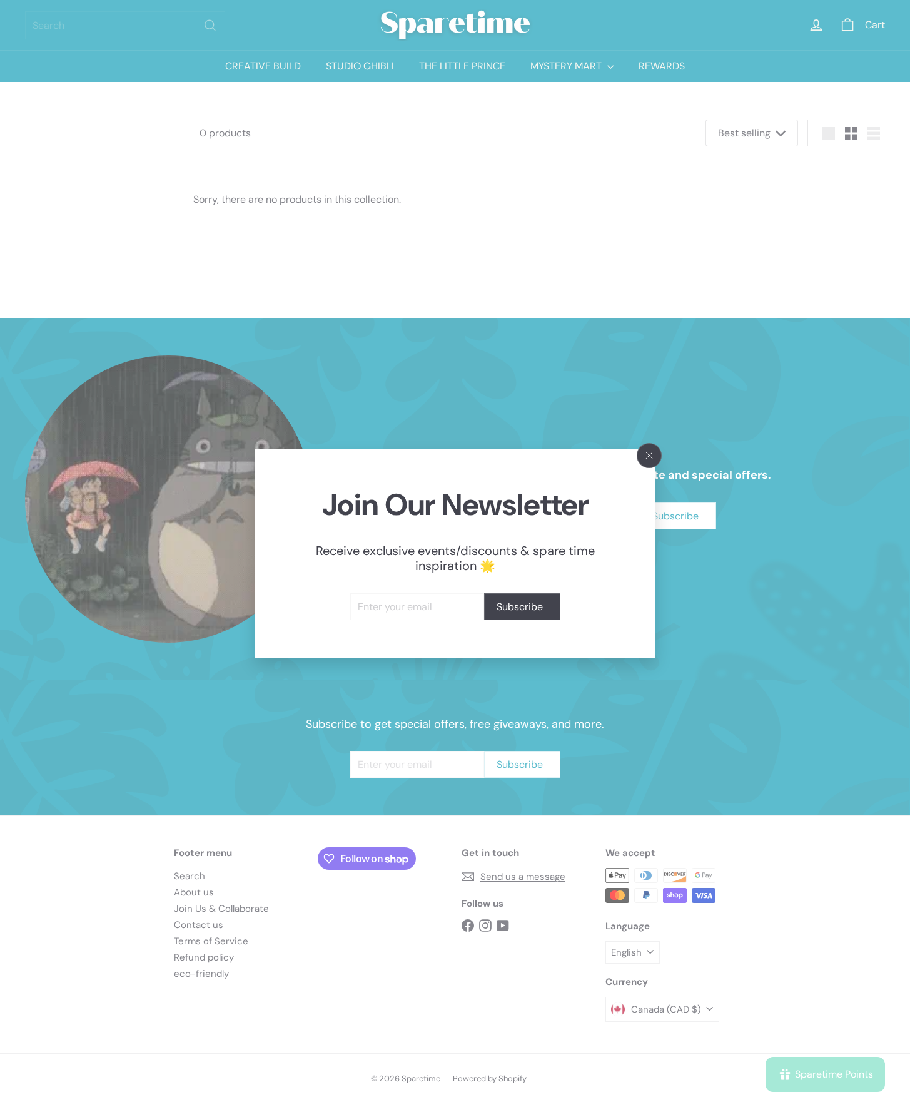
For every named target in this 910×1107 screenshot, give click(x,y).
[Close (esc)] (649, 455)
